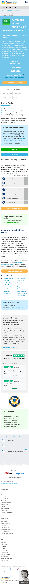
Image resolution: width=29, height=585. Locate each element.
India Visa (3, 548)
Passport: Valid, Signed (10, 194)
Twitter (13, 570)
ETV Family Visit (19, 140)
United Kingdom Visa (6, 558)
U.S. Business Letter (10, 202)
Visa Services (9, 10)
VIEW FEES (14, 149)
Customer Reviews (6, 502)
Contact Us (4, 568)
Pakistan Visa (4, 552)
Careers (3, 506)
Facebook (14, 568)
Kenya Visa (4, 550)
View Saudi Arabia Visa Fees (15, 77)
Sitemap (7, 566)
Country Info (18, 93)
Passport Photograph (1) (11, 198)
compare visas (13, 142)
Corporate (21, 566)
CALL (13, 7)
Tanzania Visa (4, 556)
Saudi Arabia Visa (5, 554)
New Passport (4, 521)
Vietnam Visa (4, 560)
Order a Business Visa (15, 82)
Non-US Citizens (6, 97)
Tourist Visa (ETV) (7, 89)
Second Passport (5, 531)
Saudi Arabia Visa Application (12, 190)
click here (14, 173)
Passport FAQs (5, 499)
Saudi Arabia (17, 10)
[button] (24, 577)
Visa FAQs (4, 497)
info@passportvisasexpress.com (11, 483)
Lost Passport (4, 525)
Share (4, 572)
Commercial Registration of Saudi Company (12, 184)
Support (3, 495)
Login (3, 7)
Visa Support (16, 97)
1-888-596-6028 (6, 481)
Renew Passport (5, 523)
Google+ (22, 568)
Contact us (4, 510)
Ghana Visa (4, 546)
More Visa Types (6, 93)
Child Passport (5, 527)
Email (18, 7)
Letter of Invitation (9, 179)
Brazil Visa (4, 542)
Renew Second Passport (7, 533)
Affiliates (14, 566)
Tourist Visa (9, 140)
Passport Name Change (7, 529)
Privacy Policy (4, 582)
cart (8, 7)
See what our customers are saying (12, 264)
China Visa (4, 544)
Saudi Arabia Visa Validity (10, 347)
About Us (3, 500)
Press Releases (5, 508)
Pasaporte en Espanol (6, 512)
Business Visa (17, 89)
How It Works (4, 493)
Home (3, 10)
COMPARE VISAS (14, 155)
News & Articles (5, 504)
